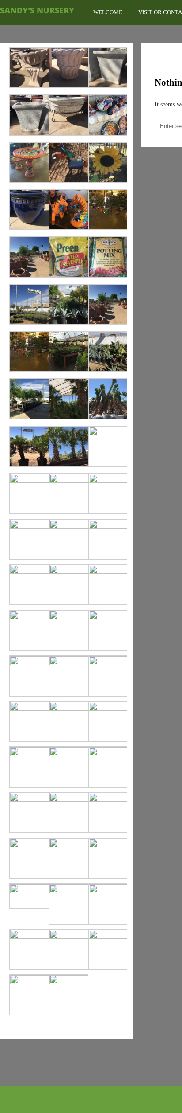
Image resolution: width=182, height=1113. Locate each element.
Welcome (107, 12)
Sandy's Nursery (37, 10)
